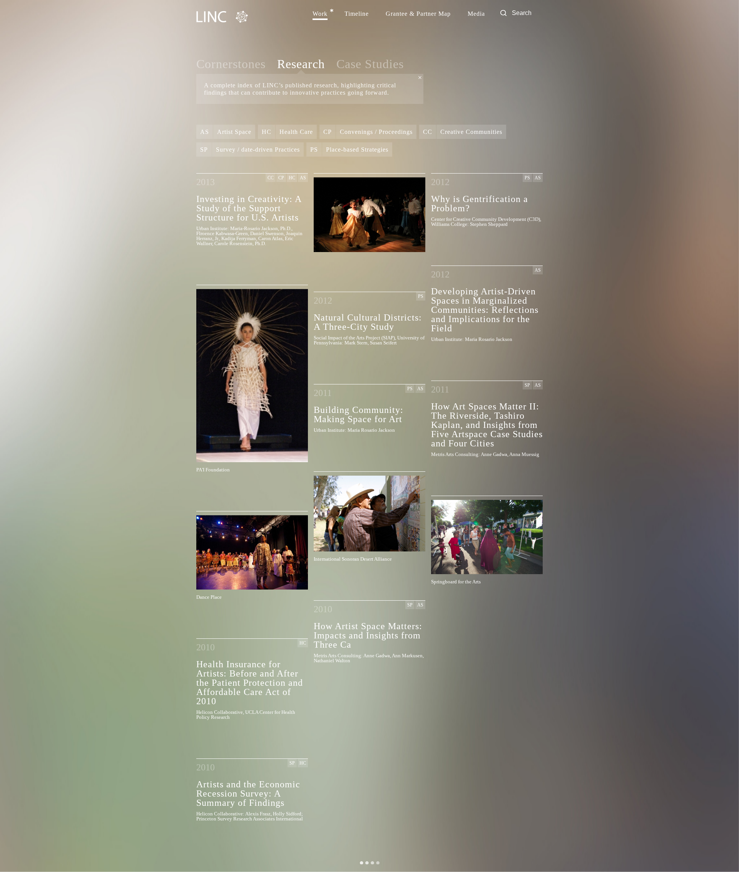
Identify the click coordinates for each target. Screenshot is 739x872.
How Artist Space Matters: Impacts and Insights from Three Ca (368, 635)
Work (320, 14)
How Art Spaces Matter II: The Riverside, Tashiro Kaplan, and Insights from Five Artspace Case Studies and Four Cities (487, 424)
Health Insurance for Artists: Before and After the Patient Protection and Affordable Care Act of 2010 (249, 682)
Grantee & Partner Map (418, 14)
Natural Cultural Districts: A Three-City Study (368, 321)
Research (301, 64)
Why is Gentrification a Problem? (479, 203)
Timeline (356, 14)
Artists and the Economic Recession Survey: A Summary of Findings (248, 793)
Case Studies (370, 64)
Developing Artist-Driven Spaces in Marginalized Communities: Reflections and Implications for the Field (484, 309)
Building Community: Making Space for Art (358, 414)
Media (476, 14)
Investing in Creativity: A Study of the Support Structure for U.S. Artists (248, 208)
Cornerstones (231, 64)
